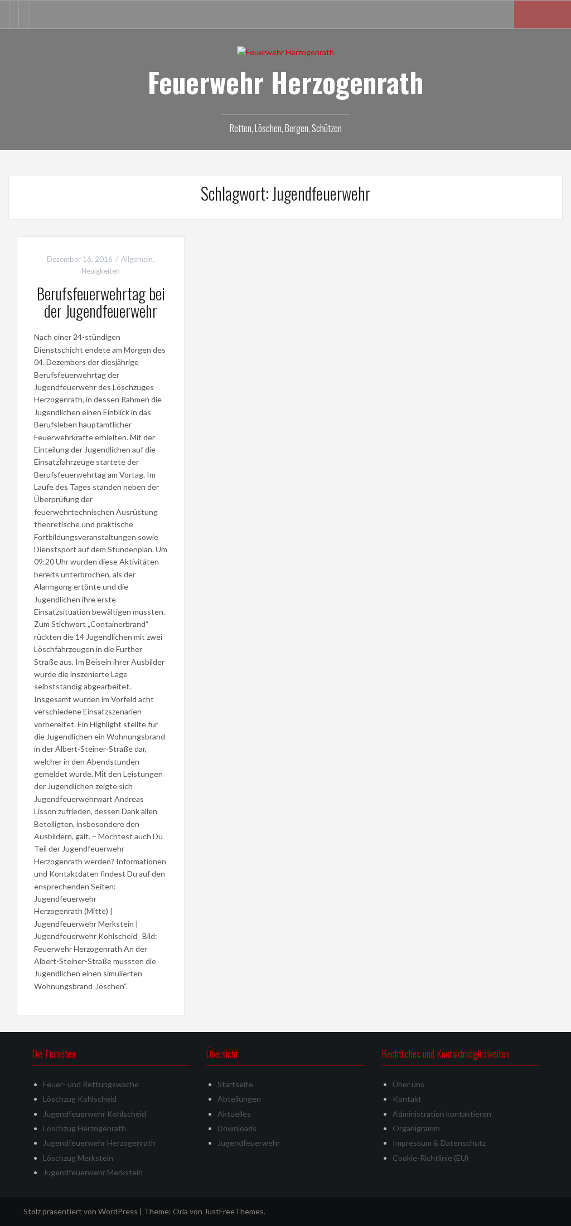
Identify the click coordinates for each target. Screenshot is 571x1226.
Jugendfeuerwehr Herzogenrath (99, 1142)
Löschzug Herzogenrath (84, 1128)
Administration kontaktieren (442, 1113)
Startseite (235, 1084)
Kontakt (407, 1098)
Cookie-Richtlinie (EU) (430, 1157)
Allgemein (137, 259)
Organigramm (416, 1128)
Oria (180, 1211)
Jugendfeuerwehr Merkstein (93, 1172)
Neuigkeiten (100, 270)
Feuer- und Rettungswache (91, 1084)
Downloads (237, 1128)
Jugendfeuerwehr (248, 1142)
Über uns (408, 1084)
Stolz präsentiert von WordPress (80, 1211)
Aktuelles (234, 1113)
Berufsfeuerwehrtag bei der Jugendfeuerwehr (101, 302)
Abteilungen (239, 1098)
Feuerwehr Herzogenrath (285, 82)
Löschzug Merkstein (78, 1157)
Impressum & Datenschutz (439, 1142)
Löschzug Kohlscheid (80, 1098)
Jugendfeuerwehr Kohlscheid (94, 1113)
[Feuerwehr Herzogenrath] (285, 51)
